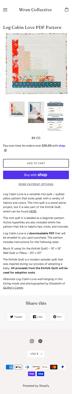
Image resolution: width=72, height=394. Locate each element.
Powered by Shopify (36, 385)
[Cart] (67, 10)
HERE (32, 211)
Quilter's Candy (13, 287)
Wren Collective (35, 9)
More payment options (36, 184)
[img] (32, 341)
